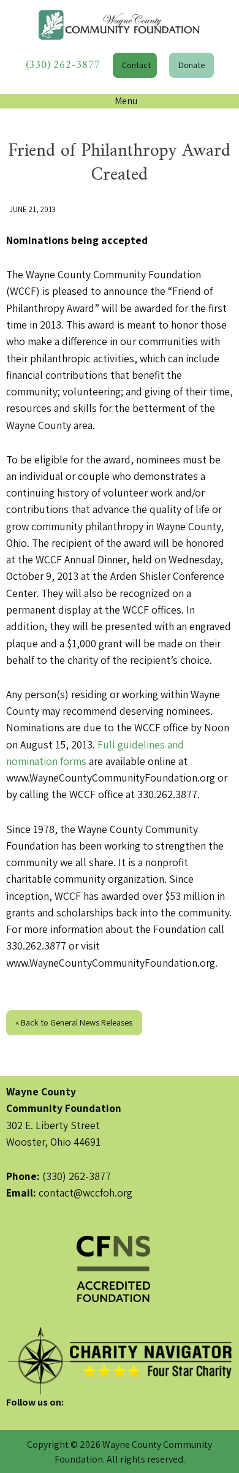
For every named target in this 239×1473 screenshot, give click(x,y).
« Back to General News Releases (73, 1022)
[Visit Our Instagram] (55, 1416)
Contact (136, 64)
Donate (191, 64)
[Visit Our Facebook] (16, 1416)
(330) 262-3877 (63, 65)
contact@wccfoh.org (85, 1193)
